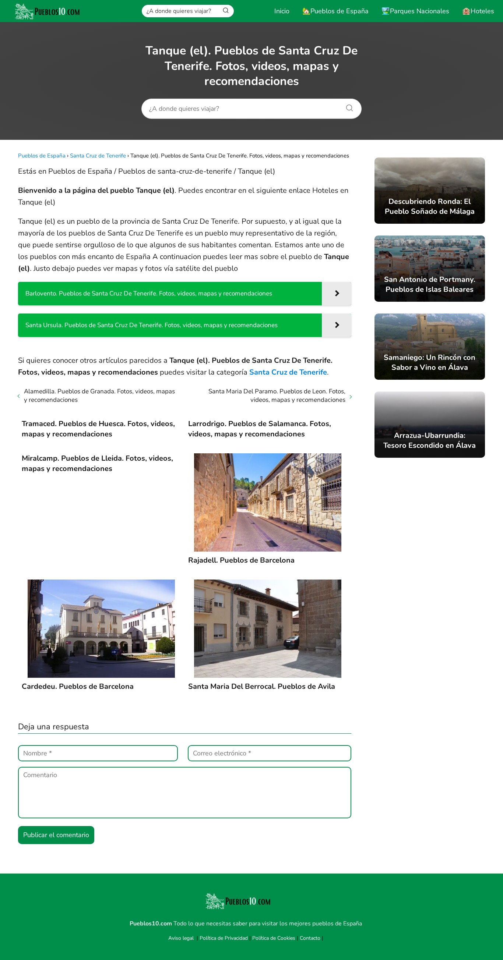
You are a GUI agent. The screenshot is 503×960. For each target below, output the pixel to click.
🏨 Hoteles (478, 11)
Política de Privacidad (224, 938)
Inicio (281, 11)
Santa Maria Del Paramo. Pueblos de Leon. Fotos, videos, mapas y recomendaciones (276, 395)
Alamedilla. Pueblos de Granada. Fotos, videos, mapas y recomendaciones (99, 395)
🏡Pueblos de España (335, 11)
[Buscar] (225, 11)
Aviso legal (181, 938)
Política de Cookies (273, 938)
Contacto (310, 938)
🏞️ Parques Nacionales (415, 11)
